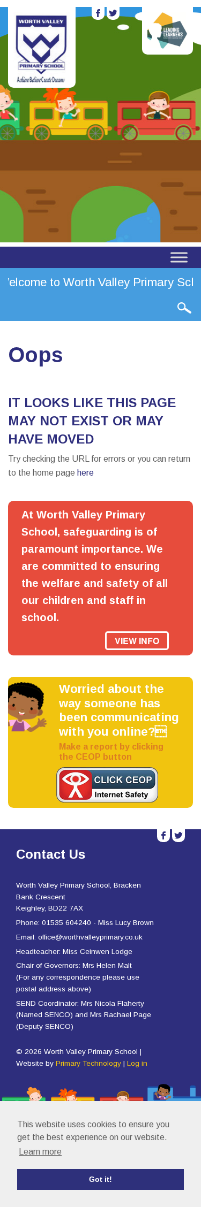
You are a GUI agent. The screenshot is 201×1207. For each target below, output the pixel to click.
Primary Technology (88, 1063)
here (85, 472)
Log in (137, 1063)
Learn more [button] (40, 1151)
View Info (137, 641)
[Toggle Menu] (179, 257)
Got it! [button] (100, 1179)
